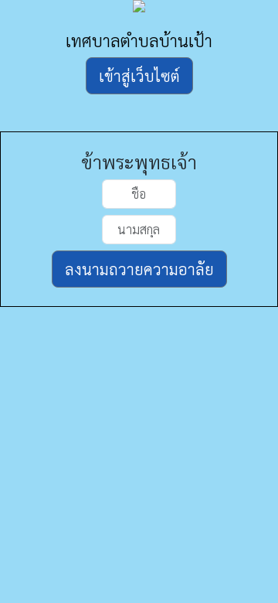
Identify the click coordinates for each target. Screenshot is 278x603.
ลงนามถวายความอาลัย (139, 269)
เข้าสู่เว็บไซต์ (139, 76)
